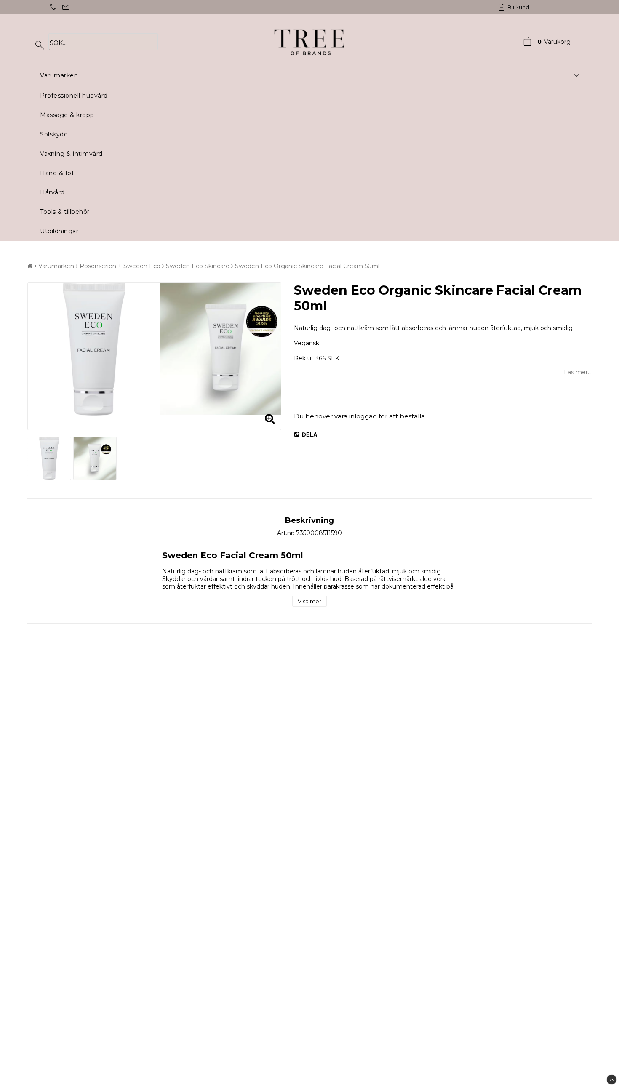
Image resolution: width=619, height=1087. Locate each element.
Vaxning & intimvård (71, 153)
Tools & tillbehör (65, 212)
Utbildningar (59, 231)
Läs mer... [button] (578, 372)
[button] (546, 41)
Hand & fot (57, 173)
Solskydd (54, 134)
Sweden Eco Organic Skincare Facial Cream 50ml (307, 266)
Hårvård (52, 192)
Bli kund (517, 7)
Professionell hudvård (74, 95)
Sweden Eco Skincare (197, 266)
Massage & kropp (67, 115)
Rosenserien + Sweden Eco (120, 266)
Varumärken (59, 75)
